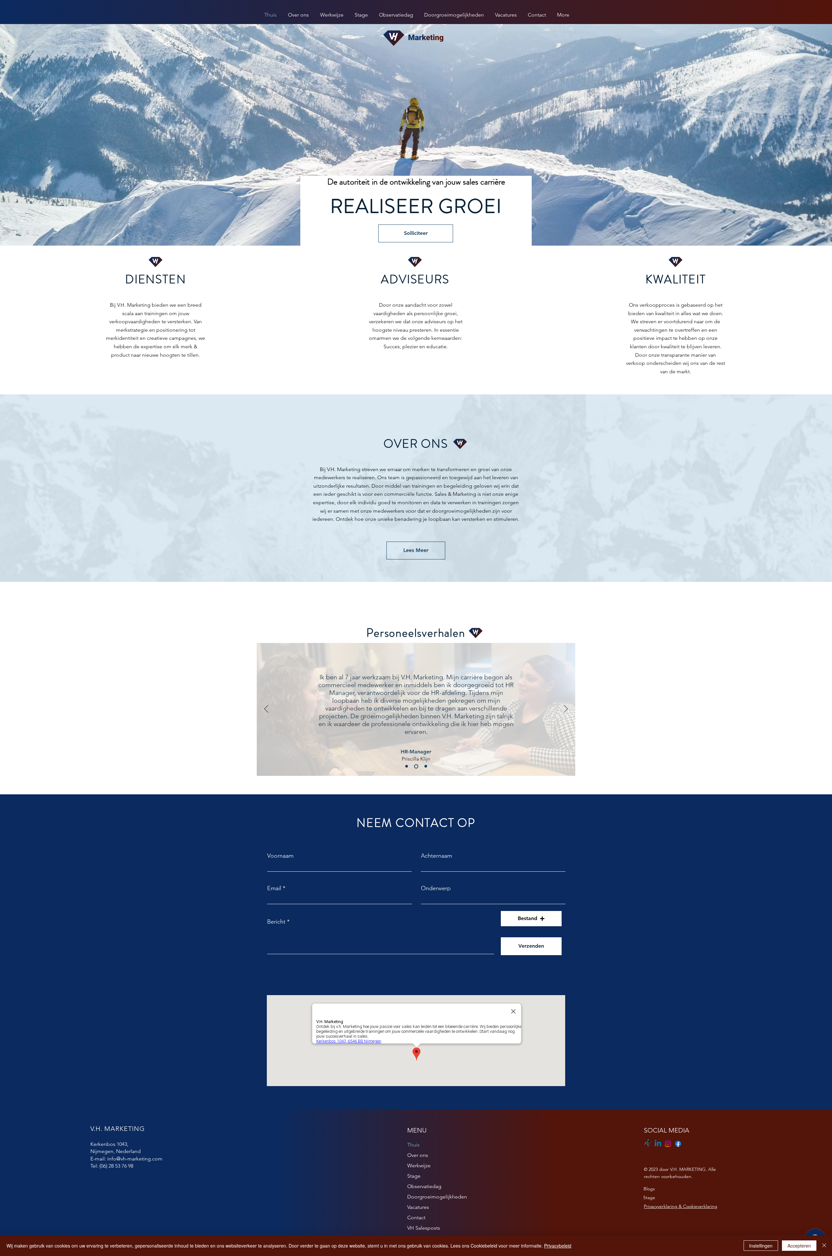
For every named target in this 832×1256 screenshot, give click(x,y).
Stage (414, 1176)
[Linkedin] (658, 1144)
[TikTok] (648, 1144)
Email (274, 888)
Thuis (413, 1145)
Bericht (276, 922)
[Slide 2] (416, 766)
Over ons (417, 1155)
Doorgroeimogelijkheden (437, 1197)
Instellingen (761, 1245)
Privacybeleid (557, 1245)
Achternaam (436, 856)
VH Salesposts (423, 1228)
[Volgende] (566, 709)
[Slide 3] (425, 766)
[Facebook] (678, 1144)
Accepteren (799, 1245)
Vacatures (418, 1207)
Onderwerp (436, 888)
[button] (531, 918)
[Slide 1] (406, 766)
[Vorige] (266, 709)
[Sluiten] (824, 1245)
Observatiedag (424, 1186)
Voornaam (280, 856)
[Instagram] (668, 1144)
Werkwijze (419, 1165)
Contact (416, 1217)
